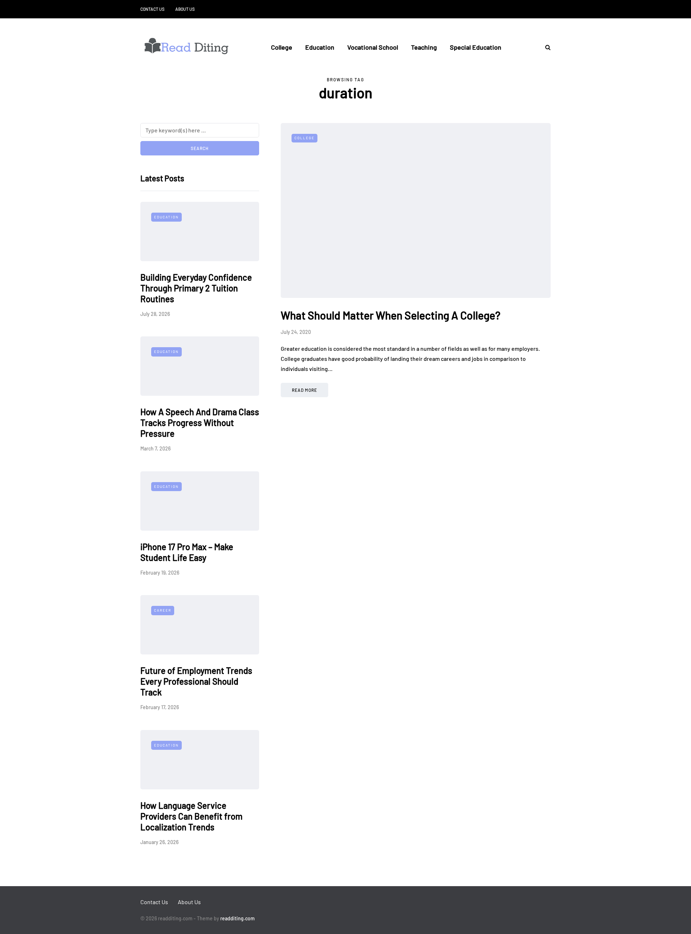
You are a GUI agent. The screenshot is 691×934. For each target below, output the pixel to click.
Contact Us (152, 9)
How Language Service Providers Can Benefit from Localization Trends (191, 816)
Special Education (475, 47)
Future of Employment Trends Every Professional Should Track (196, 681)
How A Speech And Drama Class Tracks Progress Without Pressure (199, 423)
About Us (185, 9)
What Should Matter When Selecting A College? (390, 315)
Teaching (424, 47)
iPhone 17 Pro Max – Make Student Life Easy (186, 552)
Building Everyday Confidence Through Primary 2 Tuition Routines (196, 288)
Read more (304, 390)
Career (162, 610)
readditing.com (237, 918)
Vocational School (372, 47)
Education (319, 47)
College (281, 47)
